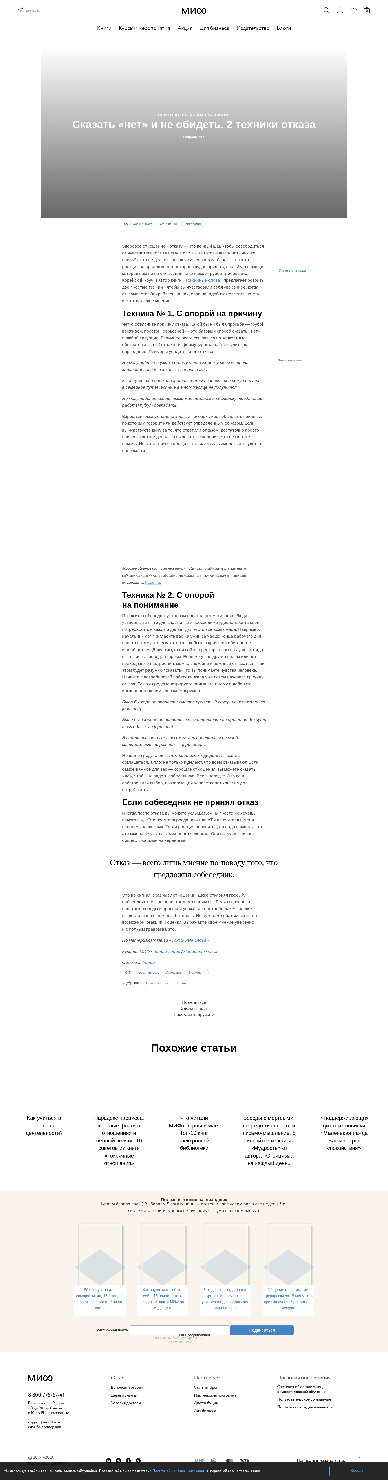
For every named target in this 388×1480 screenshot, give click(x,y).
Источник (153, 582)
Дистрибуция (206, 1403)
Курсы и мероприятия (144, 28)
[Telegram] (138, 1460)
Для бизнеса (214, 28)
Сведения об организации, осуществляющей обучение (301, 1389)
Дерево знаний (124, 1395)
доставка (33, 11)
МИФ (145, 951)
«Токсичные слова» (203, 280)
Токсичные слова (290, 360)
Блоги (284, 28)
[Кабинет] (340, 10)
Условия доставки (126, 1403)
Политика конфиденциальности (305, 1407)
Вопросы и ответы (127, 1387)
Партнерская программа (215, 1395)
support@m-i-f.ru (42, 1422)
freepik (149, 962)
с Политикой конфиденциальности (178, 1470)
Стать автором (206, 1387)
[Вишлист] (353, 10)
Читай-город (166, 951)
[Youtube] (108, 1460)
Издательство (253, 28)
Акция (184, 28)
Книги (104, 28)
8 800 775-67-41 (46, 1395)
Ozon (213, 951)
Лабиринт (194, 951)
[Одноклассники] (128, 1460)
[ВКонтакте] (118, 1460)
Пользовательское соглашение (304, 1399)
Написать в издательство (321, 1460)
